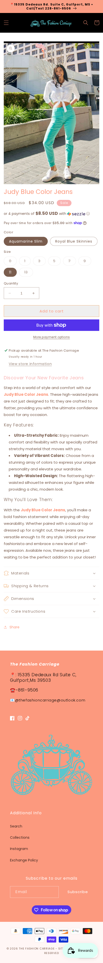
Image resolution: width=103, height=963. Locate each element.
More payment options (51, 337)
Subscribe (78, 891)
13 (28, 273)
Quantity (11, 283)
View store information (30, 363)
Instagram (19, 848)
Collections (20, 837)
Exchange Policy (24, 860)
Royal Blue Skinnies (73, 241)
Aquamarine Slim (25, 241)
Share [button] (15, 627)
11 (10, 272)
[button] (6, 22)
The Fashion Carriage (36, 949)
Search (16, 826)
